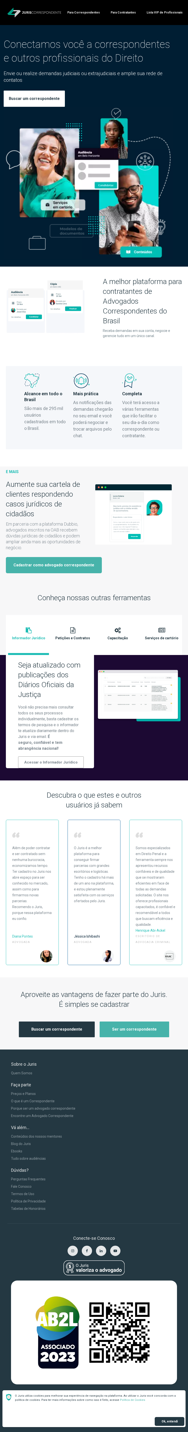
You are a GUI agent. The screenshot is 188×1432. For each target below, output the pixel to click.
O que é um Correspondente (33, 1101)
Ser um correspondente (134, 1029)
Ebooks (16, 1151)
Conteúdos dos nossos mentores (36, 1136)
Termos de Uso (22, 1194)
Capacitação (117, 638)
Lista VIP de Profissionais (165, 12)
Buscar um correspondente (34, 98)
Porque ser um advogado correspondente (43, 1108)
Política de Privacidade (28, 1201)
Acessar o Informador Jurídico (51, 762)
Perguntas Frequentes (28, 1179)
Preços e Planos (23, 1094)
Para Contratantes (123, 12)
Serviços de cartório (161, 638)
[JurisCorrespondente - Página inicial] (34, 12)
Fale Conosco (21, 1186)
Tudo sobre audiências (28, 1158)
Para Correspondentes (83, 12)
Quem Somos (21, 1073)
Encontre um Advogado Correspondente (42, 1116)
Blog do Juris (21, 1144)
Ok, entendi (170, 1421)
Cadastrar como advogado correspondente (53, 565)
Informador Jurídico (28, 638)
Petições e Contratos (72, 638)
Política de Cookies (132, 1400)
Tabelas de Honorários (28, 1209)
